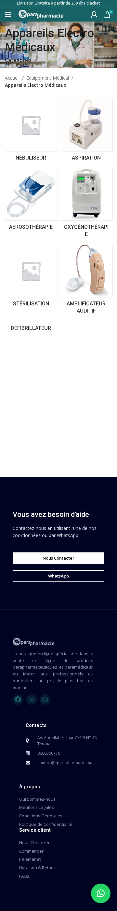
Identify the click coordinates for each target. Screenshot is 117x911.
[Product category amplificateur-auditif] (86, 281)
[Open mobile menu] (8, 14)
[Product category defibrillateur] (31, 328)
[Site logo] (41, 13)
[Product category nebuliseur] (31, 132)
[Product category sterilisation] (31, 278)
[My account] (94, 14)
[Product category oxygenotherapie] (86, 204)
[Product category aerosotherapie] (31, 201)
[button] (100, 893)
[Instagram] (31, 699)
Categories (18, 60)
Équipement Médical (47, 78)
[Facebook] (18, 699)
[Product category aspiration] (86, 132)
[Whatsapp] (45, 699)
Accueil (12, 78)
